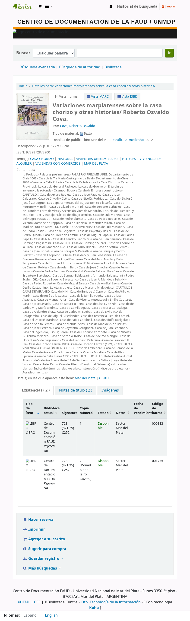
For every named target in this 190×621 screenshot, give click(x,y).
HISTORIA (65, 158)
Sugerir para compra (46, 549)
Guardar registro (43, 558)
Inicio (23, 86)
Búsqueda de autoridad (79, 67)
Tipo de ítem (29, 408)
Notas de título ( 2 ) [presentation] (75, 390)
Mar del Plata (85, 378)
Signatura (69, 413)
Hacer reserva (40, 519)
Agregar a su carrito (46, 539)
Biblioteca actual (51, 410)
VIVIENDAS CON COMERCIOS (57, 163)
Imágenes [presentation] (110, 390)
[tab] (36, 390)
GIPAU (104, 378)
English (51, 615)
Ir (169, 53)
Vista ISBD (129, 96)
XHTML (24, 602)
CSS (37, 602)
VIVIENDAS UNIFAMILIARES (97, 158)
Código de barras (157, 408)
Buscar (23, 53)
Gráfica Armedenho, (129, 139)
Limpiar (169, 6)
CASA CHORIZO (42, 158)
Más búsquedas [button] (42, 568)
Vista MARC (99, 96)
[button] (39, 6)
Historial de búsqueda (137, 6)
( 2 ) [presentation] (36, 390)
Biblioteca (113, 67)
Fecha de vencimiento (141, 408)
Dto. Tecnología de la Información (111, 602)
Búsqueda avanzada (37, 67)
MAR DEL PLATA (96, 163)
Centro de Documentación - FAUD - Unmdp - (24, 6)
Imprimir (36, 529)
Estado (103, 413)
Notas (120, 413)
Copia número (86, 410)
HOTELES (129, 158)
